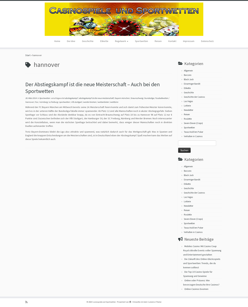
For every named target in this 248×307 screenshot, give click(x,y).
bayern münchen (122, 98)
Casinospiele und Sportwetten (104, 302)
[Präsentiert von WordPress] (130, 301)
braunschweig (137, 98)
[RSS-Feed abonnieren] (27, 302)
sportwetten (64, 102)
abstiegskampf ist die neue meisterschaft (96, 98)
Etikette (104, 41)
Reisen (158, 41)
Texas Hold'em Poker (193, 132)
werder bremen (90, 102)
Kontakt (172, 41)
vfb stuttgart (76, 102)
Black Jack (189, 79)
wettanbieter (103, 102)
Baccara (187, 75)
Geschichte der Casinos (194, 96)
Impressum (188, 41)
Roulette (188, 118)
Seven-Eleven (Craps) (193, 123)
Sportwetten (141, 41)
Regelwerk (121, 41)
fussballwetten (162, 98)
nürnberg (43, 102)
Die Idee (71, 41)
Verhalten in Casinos (193, 136)
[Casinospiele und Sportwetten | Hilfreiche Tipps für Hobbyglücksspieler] (124, 19)
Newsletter (188, 110)
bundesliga (149, 98)
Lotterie (187, 105)
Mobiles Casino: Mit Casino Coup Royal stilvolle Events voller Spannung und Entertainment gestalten (202, 250)
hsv (36, 102)
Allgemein (188, 70)
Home (57, 41)
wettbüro (114, 102)
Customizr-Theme (154, 302)
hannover (29, 102)
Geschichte (87, 41)
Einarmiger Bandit (192, 83)
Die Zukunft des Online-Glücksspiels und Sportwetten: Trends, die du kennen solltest (201, 263)
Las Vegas (188, 101)
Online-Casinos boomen (196, 288)
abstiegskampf (71, 98)
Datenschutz (207, 41)
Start (27, 55)
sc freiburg (53, 102)
